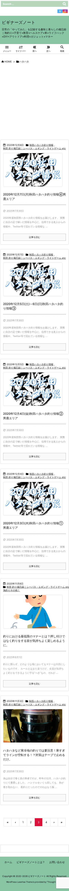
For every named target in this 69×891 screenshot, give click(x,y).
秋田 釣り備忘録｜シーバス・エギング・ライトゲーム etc (34, 148)
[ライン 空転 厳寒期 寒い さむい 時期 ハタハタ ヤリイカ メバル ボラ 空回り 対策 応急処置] (34, 728)
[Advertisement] (34, 103)
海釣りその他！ (11, 590)
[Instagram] (65, 11)
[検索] (64, 4)
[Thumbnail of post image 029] (34, 614)
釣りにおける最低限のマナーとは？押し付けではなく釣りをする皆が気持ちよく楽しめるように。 (34, 640)
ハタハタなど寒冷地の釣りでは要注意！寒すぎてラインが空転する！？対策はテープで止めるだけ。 (34, 755)
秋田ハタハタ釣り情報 (41, 145)
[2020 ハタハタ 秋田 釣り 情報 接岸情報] (34, 172)
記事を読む (34, 237)
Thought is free (54, 882)
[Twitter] (60, 11)
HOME (8, 61)
